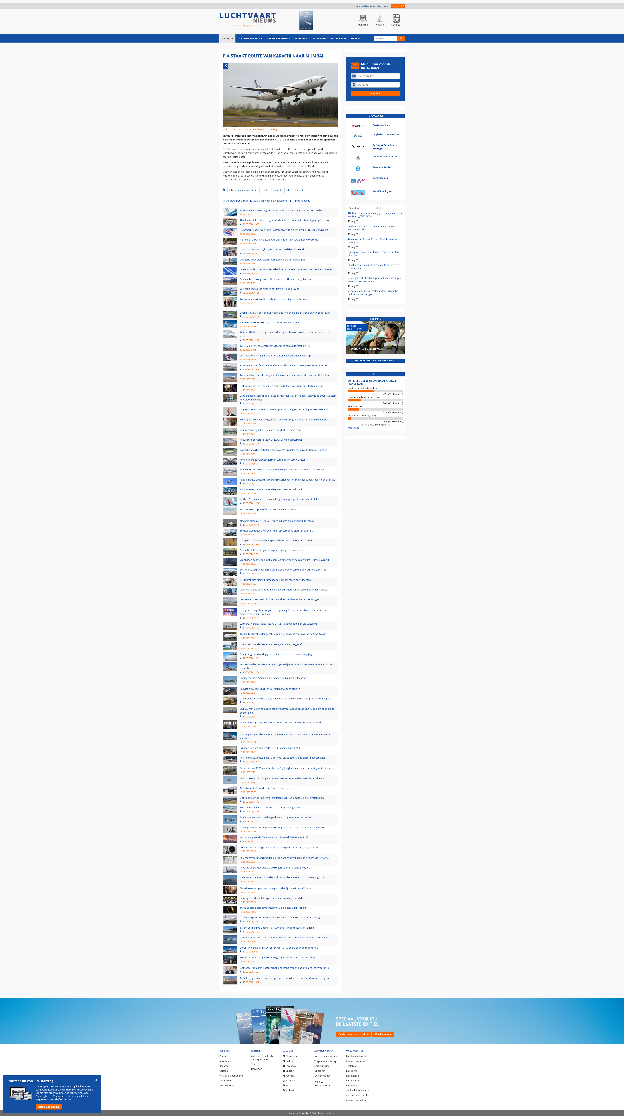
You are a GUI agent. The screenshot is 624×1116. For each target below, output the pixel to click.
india (265, 190)
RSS (288, 1085)
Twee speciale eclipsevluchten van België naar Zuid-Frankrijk (273, 907)
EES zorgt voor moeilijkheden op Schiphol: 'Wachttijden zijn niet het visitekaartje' (284, 857)
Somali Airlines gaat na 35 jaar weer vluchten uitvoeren (270, 429)
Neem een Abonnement (327, 1056)
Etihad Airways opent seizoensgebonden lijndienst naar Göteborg (276, 888)
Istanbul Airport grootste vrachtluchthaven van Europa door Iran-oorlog (280, 917)
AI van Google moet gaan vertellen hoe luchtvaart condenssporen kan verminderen (286, 269)
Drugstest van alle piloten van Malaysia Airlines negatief (271, 644)
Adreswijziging (321, 1065)
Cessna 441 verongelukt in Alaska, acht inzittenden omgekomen (275, 279)
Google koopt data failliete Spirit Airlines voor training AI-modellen (276, 540)
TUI (253, 1064)
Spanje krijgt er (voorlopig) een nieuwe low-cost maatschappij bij (276, 654)
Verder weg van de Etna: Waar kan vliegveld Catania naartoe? (274, 837)
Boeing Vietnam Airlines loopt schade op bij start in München (273, 677)
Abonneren (319, 38)
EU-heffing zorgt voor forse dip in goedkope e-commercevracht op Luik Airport (284, 569)
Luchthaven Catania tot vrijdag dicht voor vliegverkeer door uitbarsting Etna (282, 877)
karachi (299, 190)
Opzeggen (319, 1070)
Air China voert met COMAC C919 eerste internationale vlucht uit (276, 867)
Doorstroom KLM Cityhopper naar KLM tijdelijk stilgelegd (272, 249)
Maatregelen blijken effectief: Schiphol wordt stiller (268, 509)
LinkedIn (290, 1070)
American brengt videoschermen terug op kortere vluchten (273, 459)
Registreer (383, 6)
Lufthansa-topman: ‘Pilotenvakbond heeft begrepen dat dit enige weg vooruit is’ (284, 967)
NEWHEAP (256, 1069)
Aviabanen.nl (352, 1080)
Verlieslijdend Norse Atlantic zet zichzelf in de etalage (269, 288)
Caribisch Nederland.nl (357, 1090)
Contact (223, 1056)
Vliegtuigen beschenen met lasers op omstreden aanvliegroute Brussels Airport (284, 559)
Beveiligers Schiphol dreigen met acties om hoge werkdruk (272, 898)
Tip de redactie (301, 200)
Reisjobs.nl (351, 1085)
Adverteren (225, 1061)
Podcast (290, 1090)
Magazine (301, 38)
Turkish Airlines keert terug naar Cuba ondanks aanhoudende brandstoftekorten (284, 375)
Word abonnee (383, 1034)
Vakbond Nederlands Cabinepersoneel (262, 1058)
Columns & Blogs (249, 38)
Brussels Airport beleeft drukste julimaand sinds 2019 (270, 747)
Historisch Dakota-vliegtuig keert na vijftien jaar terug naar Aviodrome (279, 239)
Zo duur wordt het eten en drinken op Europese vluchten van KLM (276, 530)
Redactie (223, 1065)
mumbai (277, 190)
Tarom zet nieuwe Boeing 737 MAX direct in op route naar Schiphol (277, 927)
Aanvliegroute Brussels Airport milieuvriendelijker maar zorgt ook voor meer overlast (287, 479)
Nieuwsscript (226, 1080)
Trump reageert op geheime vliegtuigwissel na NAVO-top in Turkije (277, 957)
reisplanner (338, 38)
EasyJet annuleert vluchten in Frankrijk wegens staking (270, 688)
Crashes (379, 208)
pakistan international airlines (243, 190)
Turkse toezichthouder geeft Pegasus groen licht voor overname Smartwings (283, 633)
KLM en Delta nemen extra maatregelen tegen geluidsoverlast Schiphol (279, 499)
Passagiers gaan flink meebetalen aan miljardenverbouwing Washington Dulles (283, 365)
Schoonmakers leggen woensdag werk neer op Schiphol (271, 489)
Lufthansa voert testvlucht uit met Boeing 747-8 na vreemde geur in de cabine (284, 937)
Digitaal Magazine (365, 6)
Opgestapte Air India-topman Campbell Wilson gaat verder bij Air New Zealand (284, 409)
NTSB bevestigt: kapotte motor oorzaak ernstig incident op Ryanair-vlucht (281, 722)
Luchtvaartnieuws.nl (356, 1056)
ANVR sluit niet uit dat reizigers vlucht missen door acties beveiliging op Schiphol (284, 220)
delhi (288, 190)
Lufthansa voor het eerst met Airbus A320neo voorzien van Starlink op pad (281, 385)
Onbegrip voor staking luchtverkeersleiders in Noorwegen (272, 259)
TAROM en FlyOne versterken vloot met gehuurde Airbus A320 (275, 345)
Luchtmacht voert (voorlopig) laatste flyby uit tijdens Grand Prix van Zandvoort (284, 229)
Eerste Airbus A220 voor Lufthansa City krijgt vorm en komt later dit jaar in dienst (285, 768)
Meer (354, 38)
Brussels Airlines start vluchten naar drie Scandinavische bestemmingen (279, 599)
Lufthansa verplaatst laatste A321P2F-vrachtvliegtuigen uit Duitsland (278, 623)
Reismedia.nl (352, 1075)
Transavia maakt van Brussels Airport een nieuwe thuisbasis (273, 299)
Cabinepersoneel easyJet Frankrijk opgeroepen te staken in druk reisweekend (283, 827)
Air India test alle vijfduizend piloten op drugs (265, 788)
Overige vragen (322, 1075)
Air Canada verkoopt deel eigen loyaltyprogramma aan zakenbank (276, 817)
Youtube (290, 1075)
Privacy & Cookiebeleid (231, 1075)
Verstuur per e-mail (237, 200)
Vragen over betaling (325, 1061)
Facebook (291, 1065)
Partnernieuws (226, 1085)
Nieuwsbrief (292, 1056)
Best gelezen (354, 208)
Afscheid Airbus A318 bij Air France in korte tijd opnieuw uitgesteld (277, 520)
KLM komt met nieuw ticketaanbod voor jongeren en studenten (275, 579)
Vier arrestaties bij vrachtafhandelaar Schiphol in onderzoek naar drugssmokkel (284, 589)
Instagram (291, 1080)
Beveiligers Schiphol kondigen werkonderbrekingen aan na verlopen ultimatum (283, 419)
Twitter (289, 1061)
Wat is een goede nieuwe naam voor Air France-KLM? (372, 382)
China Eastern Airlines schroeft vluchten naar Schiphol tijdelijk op (275, 355)
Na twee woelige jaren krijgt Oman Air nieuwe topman (270, 322)
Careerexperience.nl (356, 1095)
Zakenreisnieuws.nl (356, 1061)
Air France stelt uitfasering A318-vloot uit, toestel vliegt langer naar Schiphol (282, 757)
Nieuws (226, 38)
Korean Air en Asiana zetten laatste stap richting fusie (270, 807)
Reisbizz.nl (351, 1070)
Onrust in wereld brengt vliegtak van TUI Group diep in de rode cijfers (279, 947)
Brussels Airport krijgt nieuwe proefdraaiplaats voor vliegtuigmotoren (279, 847)
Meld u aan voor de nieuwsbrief (270, 200)
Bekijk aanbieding (48, 1106)
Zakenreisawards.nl (356, 1100)
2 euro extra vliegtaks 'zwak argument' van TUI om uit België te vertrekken (282, 797)
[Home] (247, 19)
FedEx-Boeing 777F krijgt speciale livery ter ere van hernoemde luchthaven (282, 778)
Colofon (223, 1070)
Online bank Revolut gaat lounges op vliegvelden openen (271, 550)
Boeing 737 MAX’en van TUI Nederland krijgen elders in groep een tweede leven (285, 312)
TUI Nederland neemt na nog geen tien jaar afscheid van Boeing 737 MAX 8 (282, 469)
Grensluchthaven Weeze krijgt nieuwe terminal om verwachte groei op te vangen (285, 698)
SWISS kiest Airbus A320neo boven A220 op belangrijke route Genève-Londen (283, 449)
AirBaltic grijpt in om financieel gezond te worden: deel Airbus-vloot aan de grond (285, 978)
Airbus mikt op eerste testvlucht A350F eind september (271, 439)
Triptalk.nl (351, 1065)
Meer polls (353, 427)
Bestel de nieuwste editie (354, 1034)
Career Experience (278, 38)
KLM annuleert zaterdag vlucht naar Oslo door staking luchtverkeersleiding (281, 210)
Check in (396, 6)
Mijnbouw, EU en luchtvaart (366, 348)
